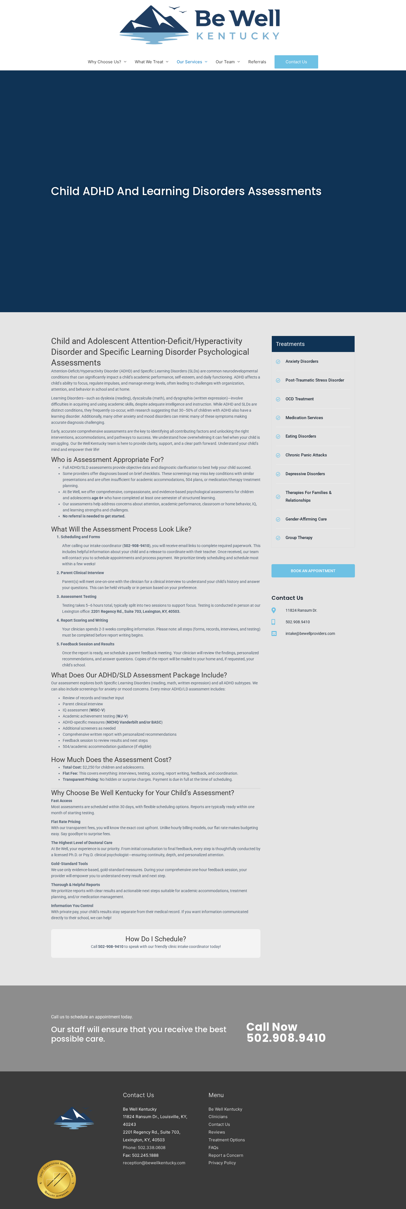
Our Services (189, 61)
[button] (296, 62)
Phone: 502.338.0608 (144, 1147)
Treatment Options (227, 1139)
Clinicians (218, 1116)
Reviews (217, 1132)
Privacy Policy (222, 1162)
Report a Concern (226, 1155)
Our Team (225, 61)
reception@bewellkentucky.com (154, 1162)
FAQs (213, 1147)
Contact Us (219, 1124)
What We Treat (149, 61)
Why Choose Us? (104, 61)
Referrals (257, 61)
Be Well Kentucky (225, 1109)
